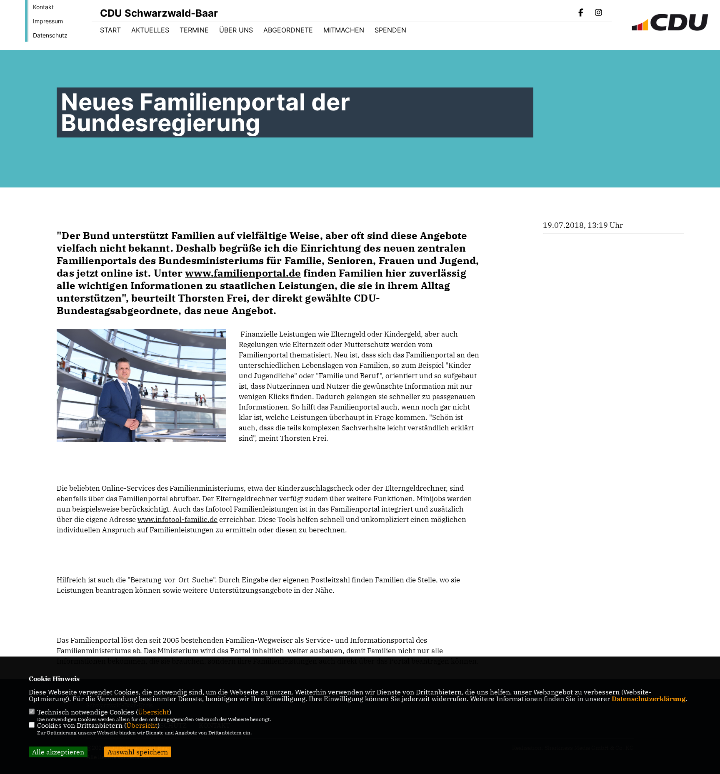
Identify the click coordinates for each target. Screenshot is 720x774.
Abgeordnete (288, 30)
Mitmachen (343, 30)
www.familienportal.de (243, 273)
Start (110, 30)
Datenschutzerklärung (648, 698)
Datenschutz (50, 35)
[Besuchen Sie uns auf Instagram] (598, 13)
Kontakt (43, 6)
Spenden (390, 30)
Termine (194, 30)
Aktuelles (150, 30)
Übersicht (153, 712)
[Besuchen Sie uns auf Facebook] (581, 13)
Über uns (236, 30)
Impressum (48, 21)
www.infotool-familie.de (178, 519)
